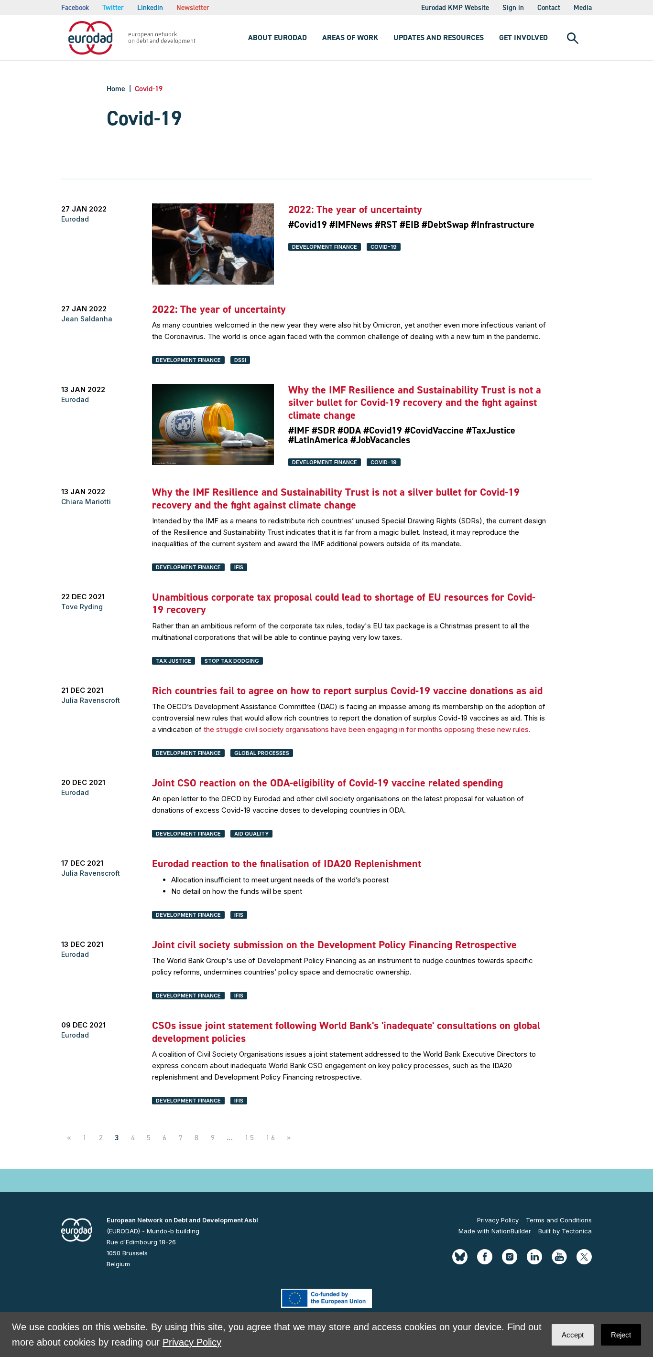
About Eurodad (277, 37)
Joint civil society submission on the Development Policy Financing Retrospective (334, 945)
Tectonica (577, 1231)
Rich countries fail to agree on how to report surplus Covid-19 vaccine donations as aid (347, 691)
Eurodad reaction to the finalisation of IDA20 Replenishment (286, 863)
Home (116, 89)
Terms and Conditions (559, 1220)
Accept (573, 1335)
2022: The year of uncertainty (355, 209)
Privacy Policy (498, 1220)
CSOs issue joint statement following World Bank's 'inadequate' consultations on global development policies (346, 1031)
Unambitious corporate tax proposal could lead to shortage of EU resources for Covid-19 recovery (343, 603)
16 (271, 1138)
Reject (621, 1335)
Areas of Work (350, 37)
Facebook (75, 7)
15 (250, 1138)
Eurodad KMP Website (455, 7)
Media (583, 7)
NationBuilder (511, 1231)
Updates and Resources (438, 37)
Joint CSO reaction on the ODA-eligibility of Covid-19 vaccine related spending (327, 783)
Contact (548, 7)
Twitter (113, 7)
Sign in (513, 7)
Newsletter (192, 7)
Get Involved (523, 37)
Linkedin (150, 7)
